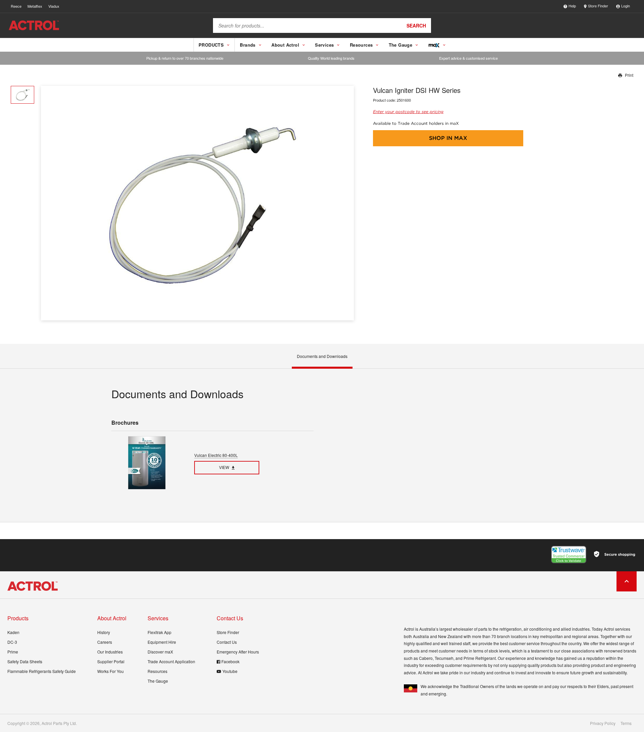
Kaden (13, 632)
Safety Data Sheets (24, 661)
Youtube (229, 671)
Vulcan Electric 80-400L (216, 455)
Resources (157, 671)
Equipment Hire (162, 642)
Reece (16, 6)
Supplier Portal (110, 661)
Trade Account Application (171, 661)
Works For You (110, 671)
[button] (346, 203)
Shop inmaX (448, 138)
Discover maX (160, 652)
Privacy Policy (602, 723)
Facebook (230, 661)
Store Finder (598, 5)
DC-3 (12, 642)
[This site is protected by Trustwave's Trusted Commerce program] (568, 554)
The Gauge (158, 681)
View (224, 467)
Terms (626, 723)
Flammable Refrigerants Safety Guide (41, 671)
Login (625, 5)
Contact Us (227, 642)
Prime (12, 652)
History (103, 632)
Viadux (53, 6)
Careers (104, 642)
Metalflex (35, 6)
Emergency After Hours (238, 652)
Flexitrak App (159, 632)
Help (572, 5)
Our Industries (110, 652)
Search (416, 25)
